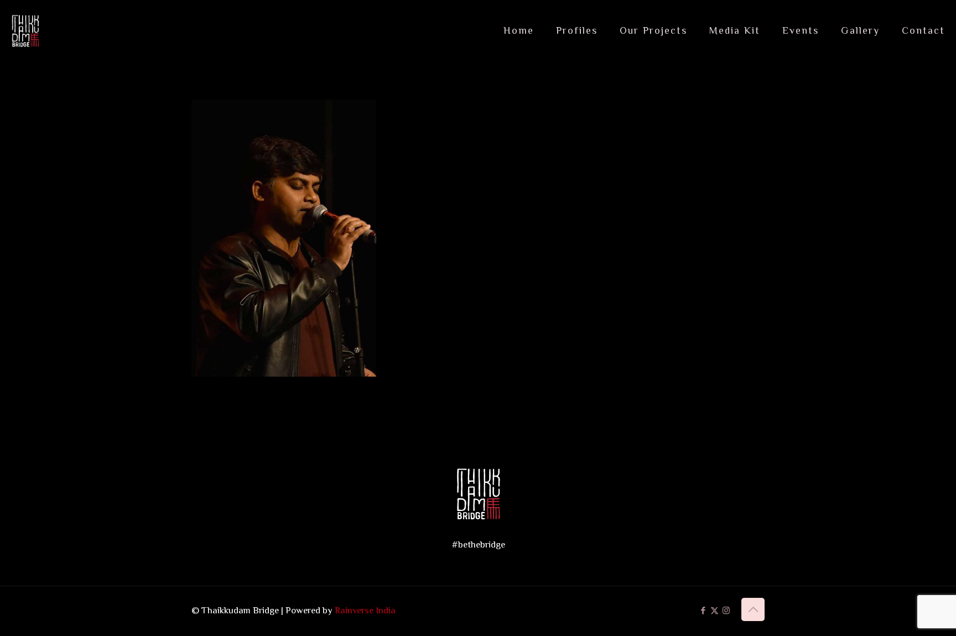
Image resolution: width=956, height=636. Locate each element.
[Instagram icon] (726, 610)
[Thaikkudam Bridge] (25, 30)
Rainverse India (365, 610)
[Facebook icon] (703, 610)
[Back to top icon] (753, 609)
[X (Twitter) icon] (714, 610)
